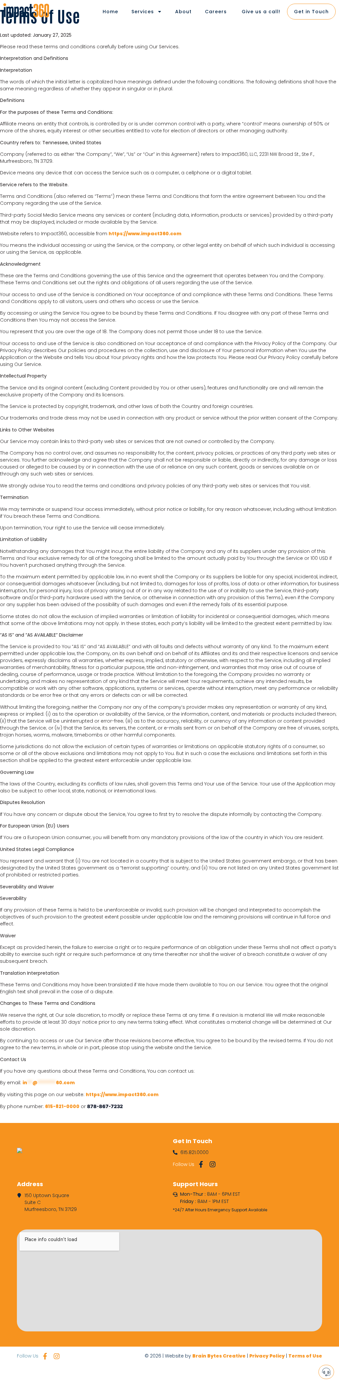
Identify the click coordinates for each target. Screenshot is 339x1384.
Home (110, 11)
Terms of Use (305, 1356)
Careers (216, 11)
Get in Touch (311, 11)
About (183, 11)
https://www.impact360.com (145, 233)
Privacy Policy (267, 1356)
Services (142, 11)
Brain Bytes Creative (219, 1356)
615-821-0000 (62, 1106)
